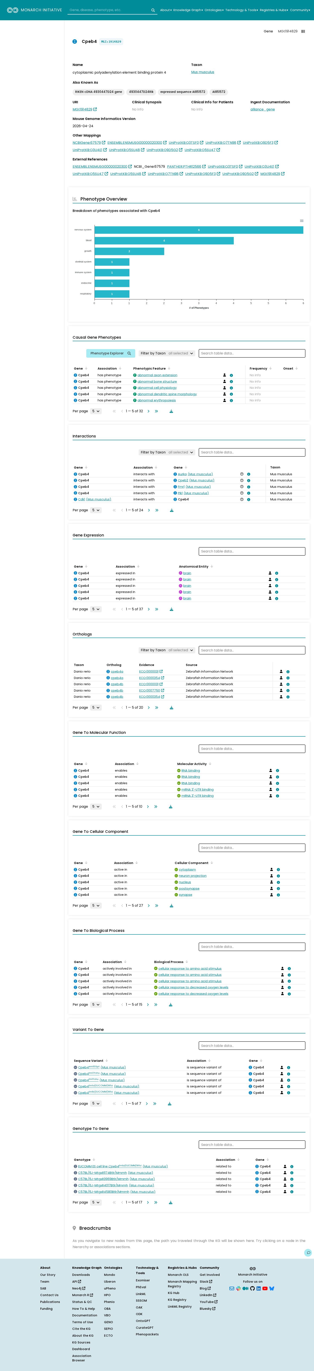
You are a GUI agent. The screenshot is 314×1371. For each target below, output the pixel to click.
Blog (204, 1288)
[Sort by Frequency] (269, 368)
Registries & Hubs (274, 10)
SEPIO (108, 1329)
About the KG (83, 1335)
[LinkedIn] (259, 1288)
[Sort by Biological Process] (186, 961)
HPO (107, 1295)
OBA (107, 1309)
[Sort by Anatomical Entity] (211, 566)
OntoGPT (143, 1321)
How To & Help (83, 1309)
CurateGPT (145, 1328)
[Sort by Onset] (295, 368)
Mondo (109, 1275)
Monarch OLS (178, 1275)
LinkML (141, 1294)
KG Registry (177, 1300)
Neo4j (77, 1288)
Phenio (109, 1302)
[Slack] (238, 1288)
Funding (46, 1309)
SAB (43, 1288)
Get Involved (210, 1275)
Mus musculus (202, 72)
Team (44, 1281)
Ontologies (214, 10)
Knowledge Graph (188, 10)
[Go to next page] (147, 411)
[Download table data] (170, 411)
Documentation (84, 1315)
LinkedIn (206, 1295)
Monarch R (81, 1295)
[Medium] (245, 1288)
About (166, 10)
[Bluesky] (271, 1288)
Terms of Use (82, 1322)
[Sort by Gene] (85, 368)
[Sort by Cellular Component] (211, 862)
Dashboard (81, 1349)
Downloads (81, 1275)
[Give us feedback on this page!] (308, 1253)
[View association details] (231, 375)
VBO (107, 1315)
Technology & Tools (241, 10)
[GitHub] (252, 1288)
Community (300, 10)
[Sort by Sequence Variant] (106, 1060)
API (75, 1281)
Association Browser (81, 1358)
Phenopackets (147, 1334)
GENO (108, 1322)
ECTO (108, 1335)
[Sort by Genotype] (93, 1159)
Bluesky (206, 1309)
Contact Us (49, 1295)
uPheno (110, 1288)
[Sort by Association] (119, 368)
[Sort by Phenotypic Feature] (168, 368)
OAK (139, 1307)
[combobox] (112, 10)
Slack (204, 1281)
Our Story (47, 1275)
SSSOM (141, 1300)
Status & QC (82, 1302)
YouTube (207, 1302)
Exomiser (143, 1280)
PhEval (141, 1287)
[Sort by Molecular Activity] (209, 763)
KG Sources (81, 1342)
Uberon (110, 1281)
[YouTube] (265, 1288)
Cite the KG (81, 1329)
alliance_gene (263, 109)
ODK (139, 1314)
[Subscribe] (231, 1288)
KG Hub (173, 1293)
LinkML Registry (180, 1306)
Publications (50, 1302)
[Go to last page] (155, 411)
